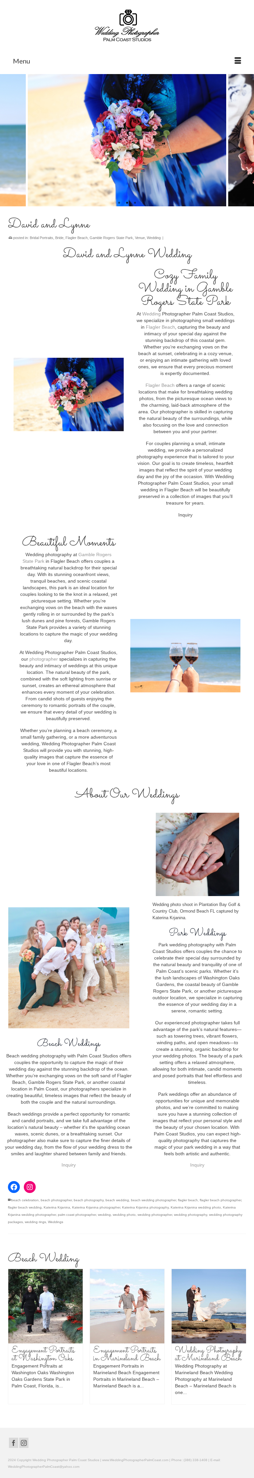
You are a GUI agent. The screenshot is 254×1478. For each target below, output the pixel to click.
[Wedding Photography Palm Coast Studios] (127, 26)
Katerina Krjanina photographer (96, 1207)
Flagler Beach (76, 238)
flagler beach (188, 1200)
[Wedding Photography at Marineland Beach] (156, 1306)
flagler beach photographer (220, 1200)
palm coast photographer (77, 1214)
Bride (59, 238)
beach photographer (56, 1200)
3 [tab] (135, 203)
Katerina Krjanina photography (145, 1207)
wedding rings (35, 1222)
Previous (9, 140)
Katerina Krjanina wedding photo (196, 1207)
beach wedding (117, 1200)
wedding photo (124, 1214)
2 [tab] (127, 203)
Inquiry (69, 1165)
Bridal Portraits (41, 238)
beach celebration (25, 1200)
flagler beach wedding (25, 1207)
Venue (140, 238)
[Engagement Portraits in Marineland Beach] (74, 1306)
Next (245, 140)
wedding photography (190, 1214)
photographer (44, 659)
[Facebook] (13, 1443)
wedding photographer (155, 1214)
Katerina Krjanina (57, 1207)
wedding (104, 1214)
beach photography (89, 1200)
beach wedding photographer (153, 1200)
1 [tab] (119, 203)
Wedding (154, 238)
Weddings (55, 1222)
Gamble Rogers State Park (111, 238)
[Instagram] (23, 1443)
